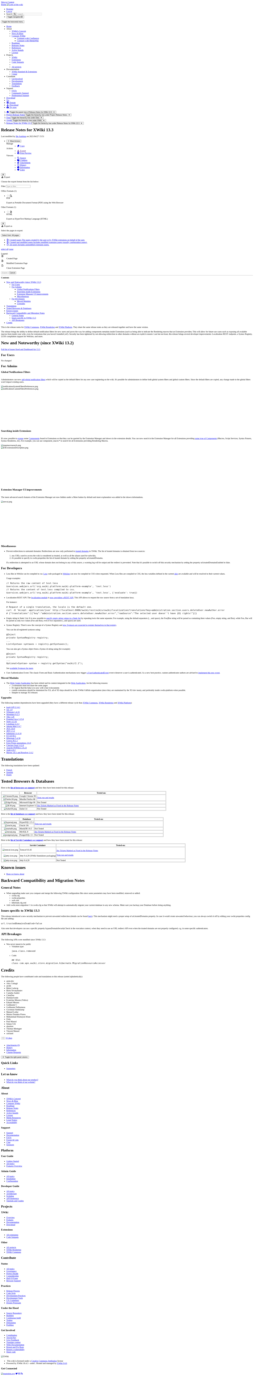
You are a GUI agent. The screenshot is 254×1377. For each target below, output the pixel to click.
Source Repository (14, 1313)
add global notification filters (33, 379)
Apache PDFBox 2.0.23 (16, 748)
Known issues (12, 311)
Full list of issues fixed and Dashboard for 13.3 (20, 349)
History (23, 165)
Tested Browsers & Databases (18, 308)
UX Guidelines (12, 1300)
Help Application (78, 683)
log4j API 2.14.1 (13, 707)
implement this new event (209, 673)
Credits (9, 323)
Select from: (10, 235)
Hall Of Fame (12, 1278)
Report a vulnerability (15, 1349)
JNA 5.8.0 (10, 729)
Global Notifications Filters (28, 289)
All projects (16, 67)
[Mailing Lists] (19, 1374)
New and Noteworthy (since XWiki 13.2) (23, 282)
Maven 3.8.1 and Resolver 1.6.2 (19, 752)
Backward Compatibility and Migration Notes (25, 313)
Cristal (14, 74)
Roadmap (16, 43)
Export (23, 151)
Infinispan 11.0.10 (13, 733)
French (9, 770)
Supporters (10, 1068)
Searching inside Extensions (28, 292)
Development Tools (14, 1298)
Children (23, 160)
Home (9, 26)
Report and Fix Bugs (15, 1347)
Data (8, 117)
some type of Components (206, 438)
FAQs (14, 91)
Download (10, 98)
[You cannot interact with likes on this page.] (3, 1038)
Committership (12, 1276)
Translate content (13, 1342)
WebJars (66, 574)
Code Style (11, 1293)
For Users (16, 284)
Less (45, 574)
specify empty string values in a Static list (63, 618)
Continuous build (13, 1318)
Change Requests (13, 1052)
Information (25, 167)
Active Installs (18, 50)
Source (23, 158)
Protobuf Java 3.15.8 (15, 719)
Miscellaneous (23, 296)
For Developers (18, 299)
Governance (11, 1271)
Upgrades (21, 303)
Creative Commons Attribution (44, 1361)
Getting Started (12, 1161)
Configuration (12, 1181)
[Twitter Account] (16, 1374)
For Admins (17, 287)
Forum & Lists (12, 1140)
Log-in (9, 11)
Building (10, 1315)
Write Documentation (15, 1345)
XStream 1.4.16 (13, 712)
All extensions (12, 1235)
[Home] (7, 112)
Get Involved (17, 79)
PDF (8, 198)
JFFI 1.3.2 (10, 731)
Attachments (25, 163)
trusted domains (82, 551)
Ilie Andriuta (21, 136)
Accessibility (11, 1122)
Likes (22, 170)
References (16, 48)
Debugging (11, 1323)
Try (7, 100)
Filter (3, 186)
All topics (10, 1164)
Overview (10, 1217)
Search (9, 14)
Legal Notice (11, 1120)
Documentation (12, 1135)
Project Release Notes (15, 115)
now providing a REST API (61, 597)
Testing (9, 1320)
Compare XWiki (18, 36)
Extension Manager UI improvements (32, 294)
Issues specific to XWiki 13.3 (24, 318)
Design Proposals (13, 1303)
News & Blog (17, 33)
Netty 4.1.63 (11, 721)
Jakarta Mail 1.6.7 (13, 726)
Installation (10, 1179)
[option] (129, 199)
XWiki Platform (65, 327)
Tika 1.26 (10, 717)
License (15, 52)
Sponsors (10, 1145)
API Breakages (18, 320)
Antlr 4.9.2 (10, 750)
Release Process (13, 1291)
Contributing (11, 1335)
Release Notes (12, 1108)
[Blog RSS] (22, 1374)
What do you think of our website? (20, 1082)
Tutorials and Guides (15, 1201)
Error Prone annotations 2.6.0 (18, 743)
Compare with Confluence (28, 38)
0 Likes (9, 1038)
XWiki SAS (62, 1363)
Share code (11, 1352)
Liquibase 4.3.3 (12, 724)
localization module (39, 597)
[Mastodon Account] (8, 1374)
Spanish (9, 772)
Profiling (10, 1325)
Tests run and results (45, 798)
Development (17, 81)
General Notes (18, 315)
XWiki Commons (31, 327)
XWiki (14, 57)
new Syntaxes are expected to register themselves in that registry (89, 625)
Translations (17, 83)
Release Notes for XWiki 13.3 (18, 123)
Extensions (16, 60)
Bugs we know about (15, 874)
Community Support (20, 93)
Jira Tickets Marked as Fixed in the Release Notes (58, 805)
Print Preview (25, 153)
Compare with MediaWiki (28, 41)
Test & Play (11, 1338)
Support (9, 1133)
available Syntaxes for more (21, 668)
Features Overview (14, 1166)
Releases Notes (18, 45)
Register (9, 9)
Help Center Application (20, 683)
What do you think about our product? (22, 1080)
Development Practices (16, 1296)
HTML (9, 214)
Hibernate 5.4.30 (13, 738)
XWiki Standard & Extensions (24, 72)
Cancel (12, 273)
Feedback (16, 86)
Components (34, 438)
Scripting (10, 1196)
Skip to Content (7, 2)
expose (20, 438)
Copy (22, 146)
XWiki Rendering (47, 327)
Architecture (11, 1194)
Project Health (12, 1273)
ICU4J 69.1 (11, 736)
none (11, 249)
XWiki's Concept (19, 31)
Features (9, 1220)
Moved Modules (24, 301)
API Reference (12, 1198)
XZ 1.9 (9, 710)
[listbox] (127, 205)
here (90, 916)
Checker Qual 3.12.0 (15, 745)
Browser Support (13, 1281)
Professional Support (20, 95)
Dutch (9, 775)
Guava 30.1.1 (12, 741)
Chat (8, 1142)
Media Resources (13, 1118)
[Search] (15, 14)
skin (176, 574)
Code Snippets (18, 62)
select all (4, 249)
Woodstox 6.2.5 (13, 714)
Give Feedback (12, 1340)
